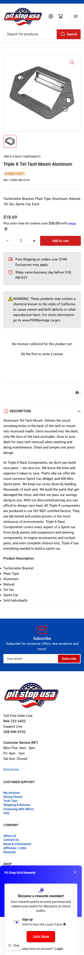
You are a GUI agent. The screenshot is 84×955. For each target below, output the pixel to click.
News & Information (17, 844)
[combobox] (42, 34)
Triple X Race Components (22, 156)
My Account (11, 793)
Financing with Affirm (18, 809)
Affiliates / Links (14, 848)
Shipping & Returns (16, 805)
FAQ (6, 813)
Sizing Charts (12, 797)
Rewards (9, 852)
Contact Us (11, 840)
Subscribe (69, 659)
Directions (11, 769)
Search (72, 34)
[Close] (74, 872)
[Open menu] (76, 16)
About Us (9, 835)
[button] (42, 354)
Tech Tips (10, 801)
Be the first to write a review (42, 354)
